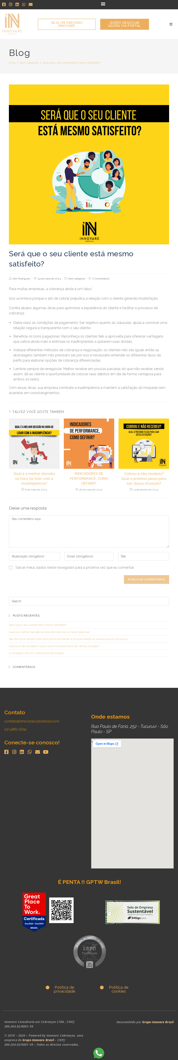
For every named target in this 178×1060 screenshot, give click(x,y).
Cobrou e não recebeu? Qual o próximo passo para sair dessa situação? (143, 478)
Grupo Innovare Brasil (38, 1040)
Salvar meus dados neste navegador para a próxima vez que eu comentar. (74, 567)
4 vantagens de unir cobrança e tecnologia (36, 653)
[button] (103, 3)
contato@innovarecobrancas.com (31, 721)
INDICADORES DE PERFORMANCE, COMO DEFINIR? (89, 478)
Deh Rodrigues (21, 278)
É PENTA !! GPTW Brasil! (89, 882)
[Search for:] (89, 601)
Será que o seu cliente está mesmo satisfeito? (38, 625)
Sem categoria (76, 278)
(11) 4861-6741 (15, 729)
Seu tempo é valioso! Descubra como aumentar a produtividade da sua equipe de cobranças (68, 639)
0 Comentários (100, 278)
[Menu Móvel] (171, 24)
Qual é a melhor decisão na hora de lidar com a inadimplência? (34, 478)
